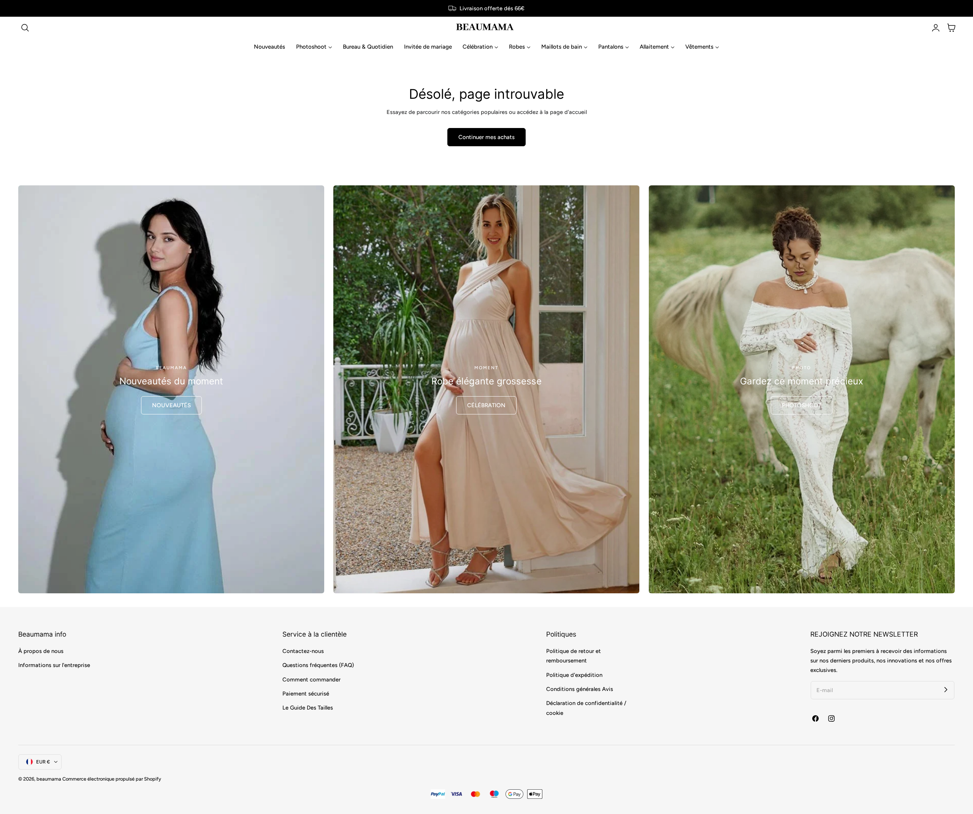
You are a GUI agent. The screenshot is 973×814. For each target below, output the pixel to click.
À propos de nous (40, 651)
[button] (25, 28)
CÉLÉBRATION (486, 405)
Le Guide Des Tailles (307, 707)
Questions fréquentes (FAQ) (318, 665)
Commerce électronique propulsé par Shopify (111, 779)
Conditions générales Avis (579, 689)
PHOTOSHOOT (801, 405)
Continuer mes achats (486, 137)
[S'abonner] (946, 690)
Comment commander (311, 679)
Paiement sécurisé (305, 693)
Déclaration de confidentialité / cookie (586, 708)
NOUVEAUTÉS (171, 405)
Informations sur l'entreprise (54, 665)
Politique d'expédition (574, 674)
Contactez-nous (303, 651)
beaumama (48, 779)
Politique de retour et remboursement (573, 656)
